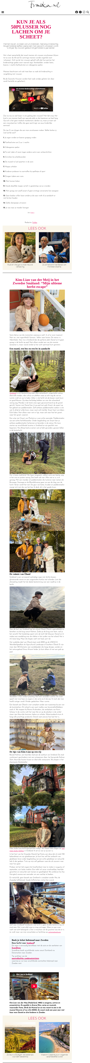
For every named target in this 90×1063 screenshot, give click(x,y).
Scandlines (16, 948)
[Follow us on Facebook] (77, 12)
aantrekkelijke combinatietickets (25, 958)
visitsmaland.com (54, 932)
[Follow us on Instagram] (81, 12)
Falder (34, 222)
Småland (13, 393)
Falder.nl (32, 212)
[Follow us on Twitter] (84, 12)
